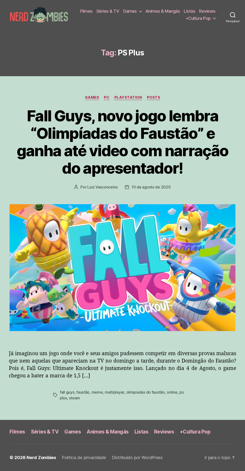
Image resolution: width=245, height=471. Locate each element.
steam (74, 398)
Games (130, 11)
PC (106, 97)
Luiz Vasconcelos (102, 187)
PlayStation (128, 97)
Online (172, 392)
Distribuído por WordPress (137, 457)
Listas (189, 11)
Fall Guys (67, 392)
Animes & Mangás (162, 11)
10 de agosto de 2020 (151, 187)
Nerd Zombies (41, 457)
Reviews (207, 11)
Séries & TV (107, 11)
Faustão (82, 392)
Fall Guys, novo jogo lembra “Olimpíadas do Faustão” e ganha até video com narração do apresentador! (122, 142)
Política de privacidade (84, 457)
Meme (97, 392)
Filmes (86, 11)
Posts (153, 97)
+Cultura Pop (198, 18)
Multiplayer (114, 392)
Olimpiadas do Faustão (145, 392)
